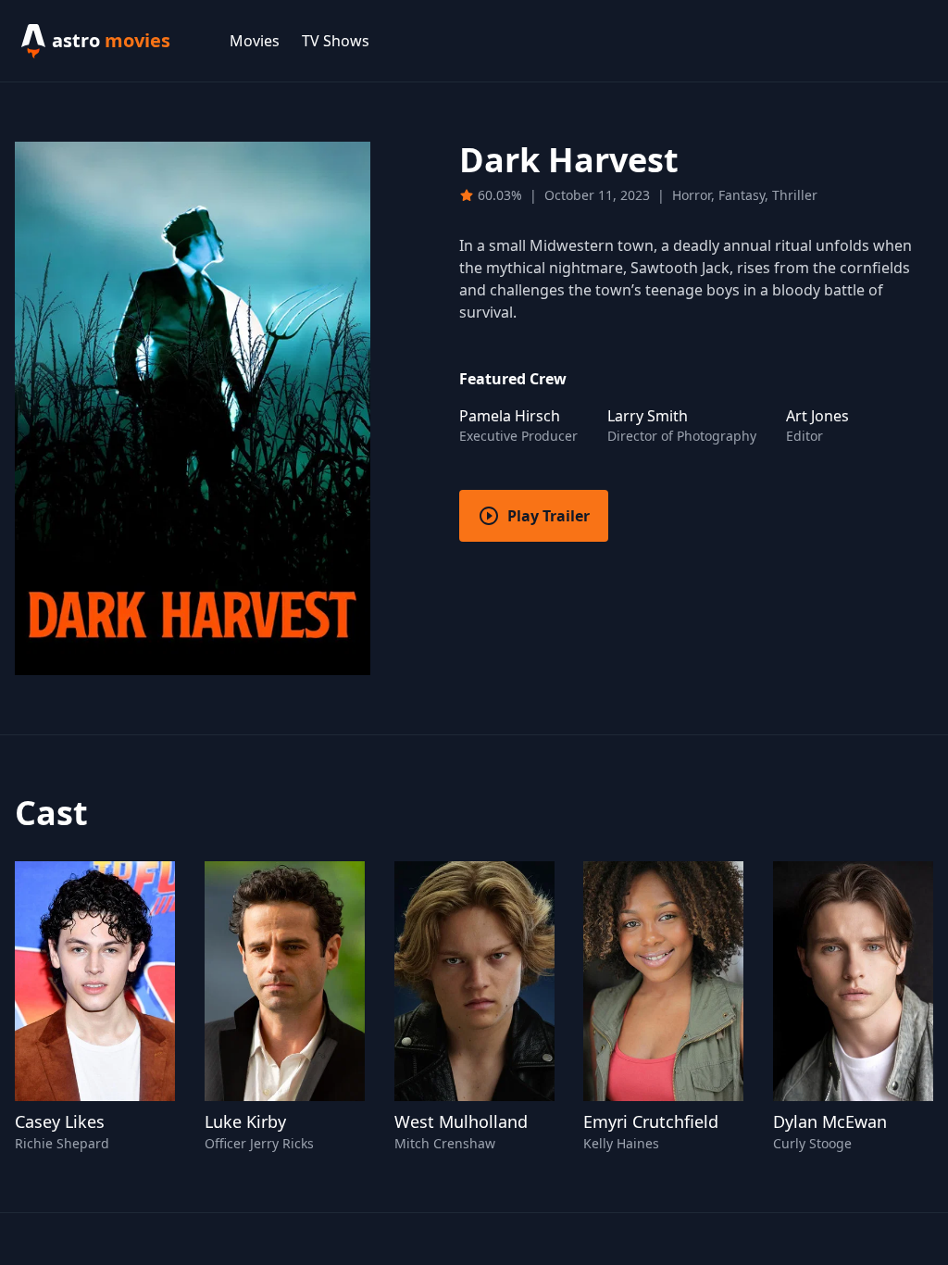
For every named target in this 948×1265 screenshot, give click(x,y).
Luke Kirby (245, 1121)
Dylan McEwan (830, 1121)
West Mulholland (461, 1121)
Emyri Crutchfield (650, 1121)
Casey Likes (60, 1121)
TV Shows (335, 41)
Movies (255, 41)
